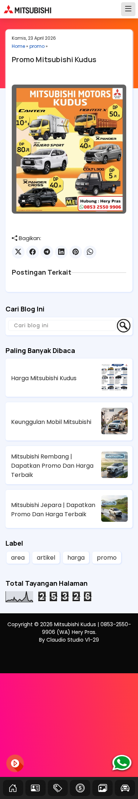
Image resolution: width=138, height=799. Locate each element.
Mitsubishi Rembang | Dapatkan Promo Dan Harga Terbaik (52, 465)
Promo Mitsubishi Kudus (54, 59)
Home (18, 46)
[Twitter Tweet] (18, 252)
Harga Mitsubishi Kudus (44, 378)
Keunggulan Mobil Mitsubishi (51, 422)
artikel (46, 557)
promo (37, 46)
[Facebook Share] (32, 252)
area (18, 557)
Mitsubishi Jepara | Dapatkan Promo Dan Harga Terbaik (53, 509)
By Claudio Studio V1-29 (69, 639)
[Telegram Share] (46, 252)
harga (76, 557)
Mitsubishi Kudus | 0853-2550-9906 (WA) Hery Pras (86, 628)
